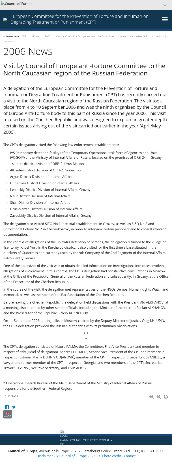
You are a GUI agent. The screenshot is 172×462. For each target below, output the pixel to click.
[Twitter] (13, 407)
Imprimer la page (166, 395)
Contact (129, 456)
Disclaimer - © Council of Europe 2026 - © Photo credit (79, 456)
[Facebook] (6, 407)
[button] (86, 5)
